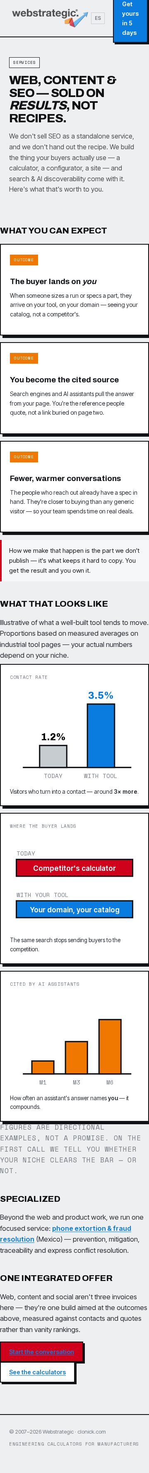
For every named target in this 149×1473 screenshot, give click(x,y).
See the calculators (37, 1372)
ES (98, 18)
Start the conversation (41, 1351)
